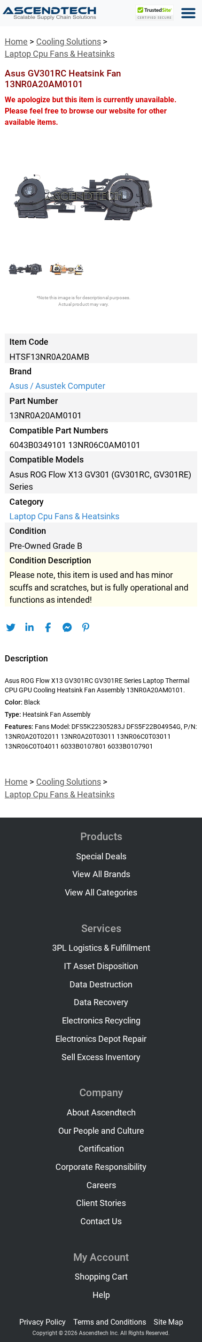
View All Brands (101, 874)
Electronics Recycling (101, 1020)
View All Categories (101, 892)
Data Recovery (101, 1002)
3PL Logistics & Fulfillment (101, 948)
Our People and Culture (101, 1131)
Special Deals (101, 856)
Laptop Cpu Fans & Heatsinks (60, 54)
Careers (101, 1185)
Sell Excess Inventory (101, 1057)
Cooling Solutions (68, 41)
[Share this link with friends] (10, 628)
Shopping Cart (101, 1276)
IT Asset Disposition (101, 966)
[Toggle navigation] (188, 13)
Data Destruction (101, 984)
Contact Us (101, 1221)
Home (16, 41)
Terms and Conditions (109, 1322)
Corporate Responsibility (101, 1167)
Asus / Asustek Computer (57, 386)
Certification (101, 1148)
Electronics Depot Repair (101, 1039)
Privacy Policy (42, 1322)
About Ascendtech (101, 1112)
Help (101, 1295)
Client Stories (101, 1203)
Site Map (168, 1322)
